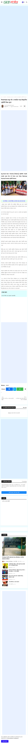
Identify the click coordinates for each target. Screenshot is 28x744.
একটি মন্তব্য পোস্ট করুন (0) (14, 492)
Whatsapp (20, 389)
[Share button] (25, 389)
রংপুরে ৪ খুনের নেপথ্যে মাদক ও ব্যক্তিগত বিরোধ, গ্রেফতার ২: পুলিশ (16, 576)
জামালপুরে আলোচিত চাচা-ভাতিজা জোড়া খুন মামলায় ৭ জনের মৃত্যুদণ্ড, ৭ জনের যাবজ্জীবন (17, 570)
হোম (1, 97)
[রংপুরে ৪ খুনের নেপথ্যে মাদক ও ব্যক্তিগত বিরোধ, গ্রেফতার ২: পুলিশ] (5, 577)
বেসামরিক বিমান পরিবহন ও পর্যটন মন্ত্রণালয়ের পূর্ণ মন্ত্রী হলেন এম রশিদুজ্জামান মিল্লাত (17, 564)
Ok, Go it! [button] (5, 741)
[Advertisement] (14, 50)
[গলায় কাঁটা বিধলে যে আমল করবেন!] (5, 583)
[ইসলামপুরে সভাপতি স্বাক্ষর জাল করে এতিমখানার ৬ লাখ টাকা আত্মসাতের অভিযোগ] (14, 546)
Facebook (9, 389)
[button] (26, 2)
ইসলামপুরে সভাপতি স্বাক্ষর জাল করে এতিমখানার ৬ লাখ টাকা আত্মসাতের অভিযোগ (13, 558)
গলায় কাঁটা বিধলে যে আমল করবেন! (14, 581)
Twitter (14, 389)
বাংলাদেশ (4, 97)
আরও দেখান (25, 407)
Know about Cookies (12, 738)
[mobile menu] (1, 2)
